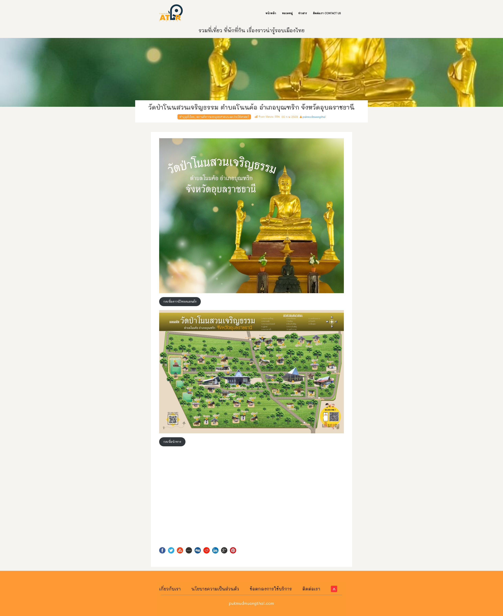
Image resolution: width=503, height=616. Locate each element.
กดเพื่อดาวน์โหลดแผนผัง (179, 301)
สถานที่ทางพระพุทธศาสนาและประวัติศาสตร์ (222, 116)
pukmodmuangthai (314, 116)
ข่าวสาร (302, 13)
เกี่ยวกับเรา (170, 588)
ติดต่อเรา (311, 588)
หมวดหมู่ (287, 13)
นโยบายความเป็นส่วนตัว (215, 588)
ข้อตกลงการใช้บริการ (271, 588)
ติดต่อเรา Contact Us (327, 13)
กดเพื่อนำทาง (172, 442)
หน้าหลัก (270, 13)
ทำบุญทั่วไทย (187, 116)
